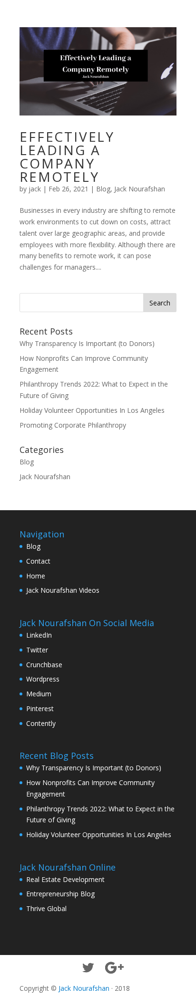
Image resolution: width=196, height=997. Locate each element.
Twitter (37, 649)
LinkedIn (39, 635)
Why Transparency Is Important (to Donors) (87, 343)
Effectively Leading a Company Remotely (67, 156)
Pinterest (40, 708)
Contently (41, 723)
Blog (103, 188)
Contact (38, 561)
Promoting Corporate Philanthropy (73, 425)
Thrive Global (46, 908)
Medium (38, 693)
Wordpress (42, 678)
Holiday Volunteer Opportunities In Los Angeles (92, 410)
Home (35, 575)
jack (35, 188)
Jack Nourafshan (139, 188)
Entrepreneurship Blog (60, 893)
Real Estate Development (65, 879)
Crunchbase (44, 664)
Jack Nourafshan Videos (62, 590)
